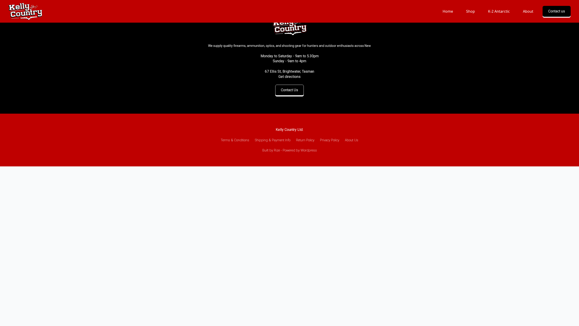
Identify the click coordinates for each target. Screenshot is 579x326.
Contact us (556, 11)
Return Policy (305, 140)
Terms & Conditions (235, 140)
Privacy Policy (329, 140)
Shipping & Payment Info (272, 140)
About (528, 11)
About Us (351, 140)
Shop (470, 11)
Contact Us (289, 90)
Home (448, 11)
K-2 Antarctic (499, 11)
